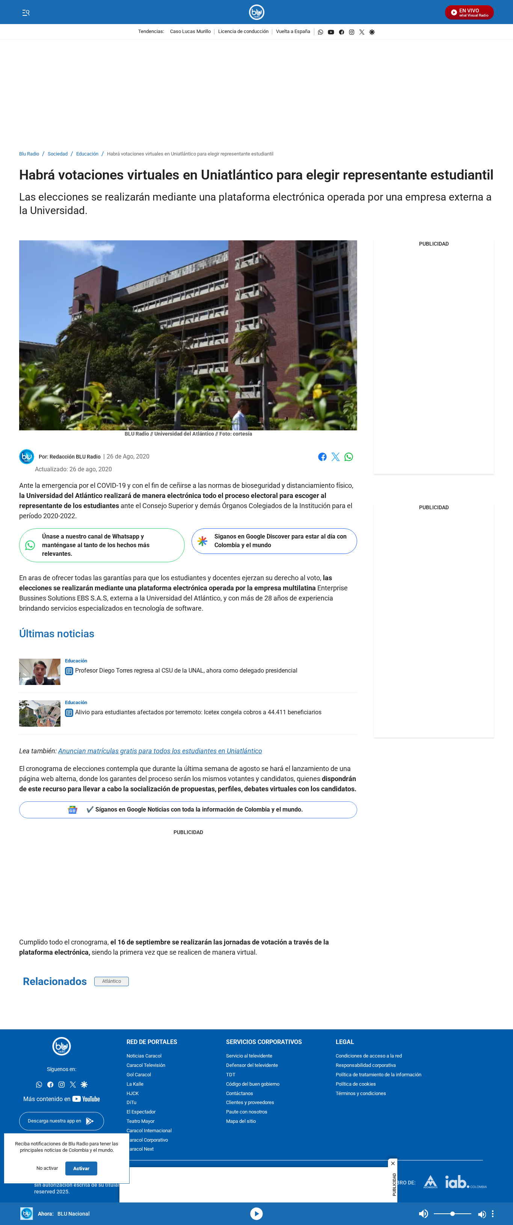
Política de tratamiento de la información (378, 1075)
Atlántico (111, 981)
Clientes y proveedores (250, 1102)
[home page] (256, 12)
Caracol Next (140, 1149)
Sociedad (58, 154)
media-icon (256, 1214)
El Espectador (141, 1112)
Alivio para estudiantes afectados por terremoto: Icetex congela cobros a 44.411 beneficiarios (198, 712)
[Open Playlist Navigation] (493, 1213)
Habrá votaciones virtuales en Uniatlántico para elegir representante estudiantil (190, 154)
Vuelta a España (293, 32)
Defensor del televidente (252, 1065)
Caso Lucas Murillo (190, 32)
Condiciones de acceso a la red (369, 1056)
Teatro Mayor (140, 1121)
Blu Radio (29, 154)
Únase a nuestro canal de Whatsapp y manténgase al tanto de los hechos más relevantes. (95, 545)
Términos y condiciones (361, 1093)
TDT (230, 1075)
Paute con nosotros (246, 1112)
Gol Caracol (139, 1075)
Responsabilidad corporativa (366, 1065)
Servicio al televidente (249, 1056)
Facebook (322, 461)
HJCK (133, 1093)
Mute (423, 1213)
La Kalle (135, 1084)
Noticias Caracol (144, 1056)
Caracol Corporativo (147, 1140)
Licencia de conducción (243, 32)
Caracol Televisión (146, 1065)
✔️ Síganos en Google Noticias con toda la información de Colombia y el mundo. (194, 809)
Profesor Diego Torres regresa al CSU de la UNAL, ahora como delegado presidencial (186, 670)
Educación (87, 154)
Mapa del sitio (241, 1121)
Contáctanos (239, 1093)
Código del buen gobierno (252, 1084)
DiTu (131, 1102)
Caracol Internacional (149, 1130)
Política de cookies (356, 1084)
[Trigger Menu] (25, 12)
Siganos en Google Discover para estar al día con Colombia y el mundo (280, 541)
